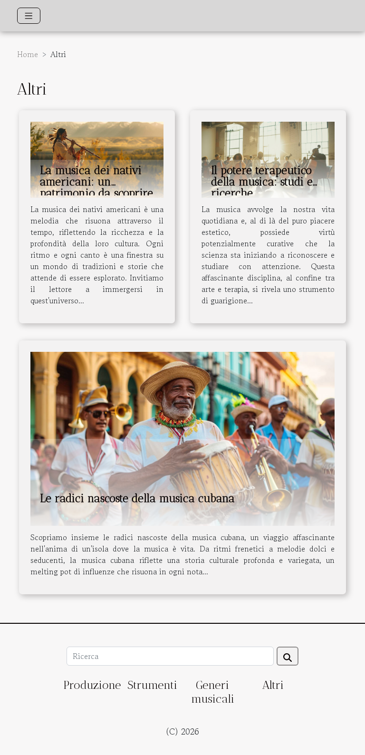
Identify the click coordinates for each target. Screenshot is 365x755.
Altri (273, 685)
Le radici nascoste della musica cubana (137, 498)
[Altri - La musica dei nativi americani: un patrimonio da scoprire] (96, 159)
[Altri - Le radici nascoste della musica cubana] (182, 437)
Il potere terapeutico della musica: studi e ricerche (262, 182)
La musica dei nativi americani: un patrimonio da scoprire (96, 182)
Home (27, 54)
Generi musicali (212, 692)
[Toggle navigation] (28, 16)
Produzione (92, 685)
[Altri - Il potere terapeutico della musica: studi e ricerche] (268, 159)
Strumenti (152, 685)
